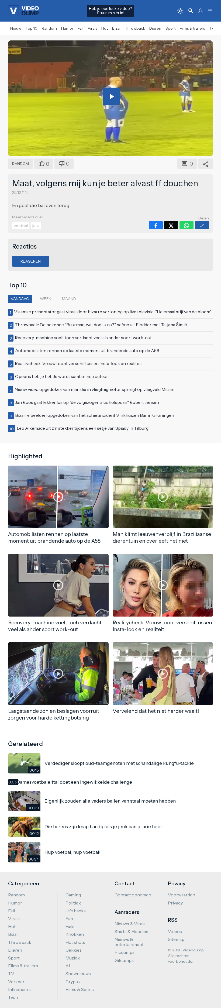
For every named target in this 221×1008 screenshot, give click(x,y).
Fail (80, 28)
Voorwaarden (181, 894)
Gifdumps (124, 960)
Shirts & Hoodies (131, 931)
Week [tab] (45, 298)
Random (49, 28)
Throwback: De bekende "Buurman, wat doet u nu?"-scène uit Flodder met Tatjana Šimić (101, 324)
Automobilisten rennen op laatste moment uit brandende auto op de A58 (87, 350)
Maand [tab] (69, 298)
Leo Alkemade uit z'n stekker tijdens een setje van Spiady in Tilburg (83, 428)
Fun (69, 918)
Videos (175, 931)
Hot (104, 28)
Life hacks (75, 910)
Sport (170, 28)
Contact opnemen (133, 894)
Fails (69, 926)
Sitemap (176, 939)
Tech (13, 997)
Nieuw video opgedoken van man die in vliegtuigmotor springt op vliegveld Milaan (94, 389)
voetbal (21, 225)
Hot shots (75, 942)
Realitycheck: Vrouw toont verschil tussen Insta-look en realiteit (78, 363)
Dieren (155, 28)
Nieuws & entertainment (129, 942)
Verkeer (16, 981)
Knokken (74, 934)
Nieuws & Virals (130, 923)
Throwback (135, 28)
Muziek (72, 958)
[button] (210, 11)
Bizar (116, 28)
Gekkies (73, 950)
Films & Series (79, 989)
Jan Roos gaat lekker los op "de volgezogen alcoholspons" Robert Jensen (87, 402)
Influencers (19, 989)
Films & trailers (192, 28)
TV (211, 28)
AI (67, 965)
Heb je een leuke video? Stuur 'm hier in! (110, 10)
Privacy (175, 903)
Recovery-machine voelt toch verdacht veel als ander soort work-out (83, 337)
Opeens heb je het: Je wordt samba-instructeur (61, 376)
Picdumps (124, 952)
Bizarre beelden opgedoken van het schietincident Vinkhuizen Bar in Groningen (94, 415)
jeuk (36, 225)
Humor (67, 28)
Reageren (30, 261)
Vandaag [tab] (20, 298)
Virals (92, 28)
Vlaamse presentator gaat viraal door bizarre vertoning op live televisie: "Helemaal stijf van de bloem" (113, 311)
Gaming (73, 894)
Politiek (73, 903)
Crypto (72, 981)
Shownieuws (78, 973)
